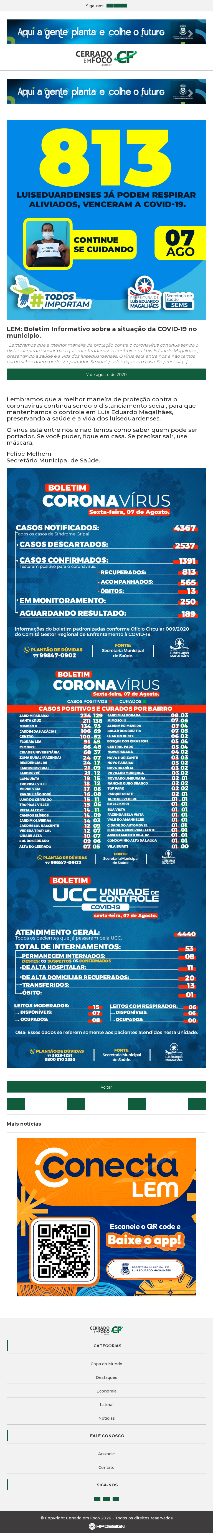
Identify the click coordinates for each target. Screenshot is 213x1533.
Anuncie (106, 1453)
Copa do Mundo (106, 1363)
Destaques (106, 1377)
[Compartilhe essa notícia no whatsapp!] (197, 1104)
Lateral (106, 1404)
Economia (106, 1391)
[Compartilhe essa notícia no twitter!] (76, 1104)
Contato (106, 1467)
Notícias (106, 1418)
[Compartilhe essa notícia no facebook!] (16, 1104)
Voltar (106, 1087)
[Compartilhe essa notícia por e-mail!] (137, 1104)
